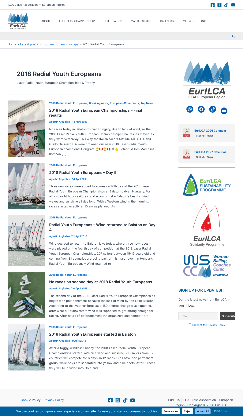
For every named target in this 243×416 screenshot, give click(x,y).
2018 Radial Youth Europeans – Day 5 (83, 172)
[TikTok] (226, 5)
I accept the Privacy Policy (208, 325)
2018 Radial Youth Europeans (68, 103)
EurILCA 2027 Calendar (210, 152)
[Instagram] (219, 5)
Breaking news (98, 103)
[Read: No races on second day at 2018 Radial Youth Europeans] (26, 295)
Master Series (141, 21)
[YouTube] (233, 5)
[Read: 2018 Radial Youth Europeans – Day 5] (26, 185)
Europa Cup (113, 21)
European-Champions (124, 103)
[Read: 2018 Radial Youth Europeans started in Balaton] (26, 347)
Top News (147, 103)
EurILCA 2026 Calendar (210, 130)
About (45, 21)
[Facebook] (212, 5)
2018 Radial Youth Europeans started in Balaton (92, 334)
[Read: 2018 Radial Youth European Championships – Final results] (26, 128)
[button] (52, 21)
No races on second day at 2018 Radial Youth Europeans (100, 282)
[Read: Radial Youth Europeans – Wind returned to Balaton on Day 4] (26, 240)
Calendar (167, 21)
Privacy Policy (54, 400)
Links (203, 21)
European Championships (77, 21)
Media (187, 21)
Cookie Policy (31, 400)
